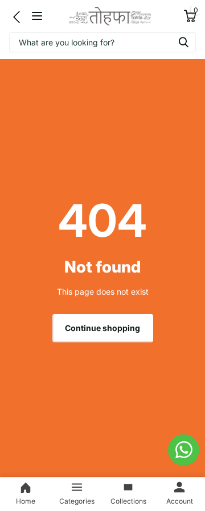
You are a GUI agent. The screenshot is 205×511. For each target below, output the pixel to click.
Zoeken (183, 42)
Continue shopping (102, 328)
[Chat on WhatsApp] (183, 450)
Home (25, 501)
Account (179, 501)
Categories (77, 501)
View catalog (38, 16)
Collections (128, 501)
